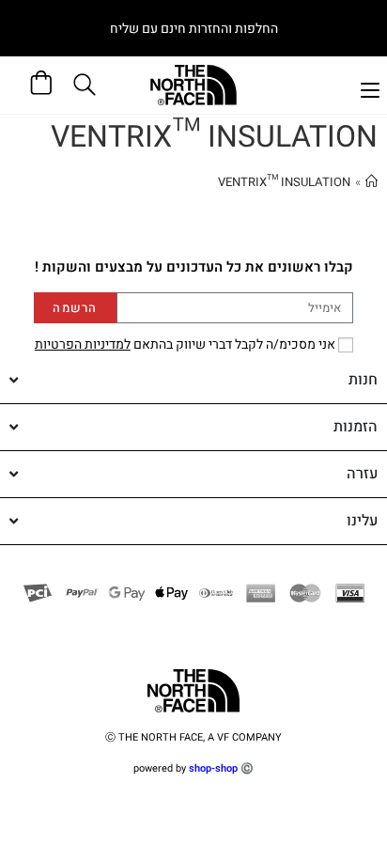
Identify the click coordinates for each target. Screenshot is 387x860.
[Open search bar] (87, 84)
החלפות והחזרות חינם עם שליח (194, 29)
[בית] (371, 182)
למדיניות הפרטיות (83, 344)
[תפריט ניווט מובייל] (370, 87)
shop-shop (213, 768)
